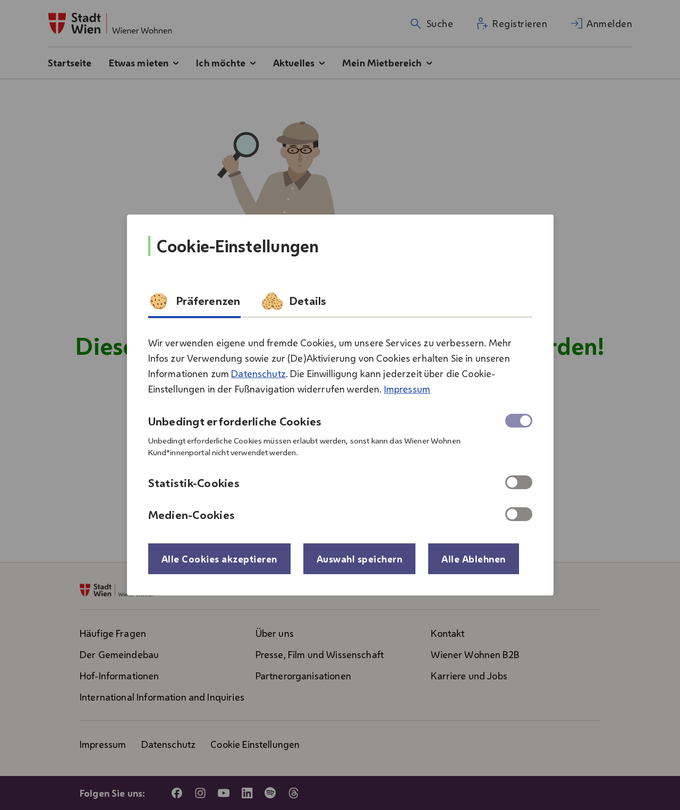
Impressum (407, 388)
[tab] (194, 304)
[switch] (518, 482)
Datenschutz (258, 373)
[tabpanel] (340, 424)
